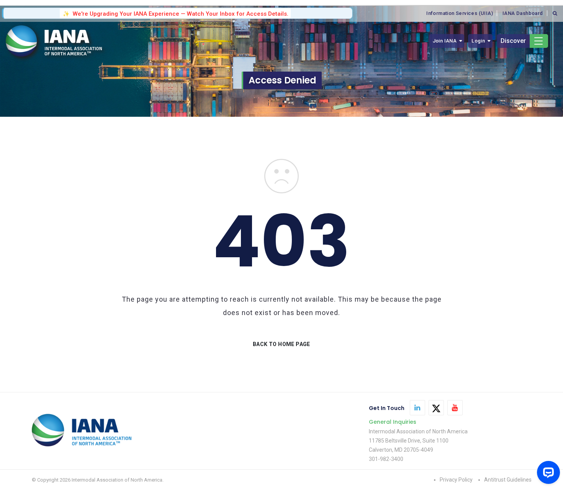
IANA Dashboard (522, 13)
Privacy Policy (456, 480)
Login (478, 41)
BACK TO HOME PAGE (281, 344)
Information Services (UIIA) (459, 13)
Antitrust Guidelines (508, 480)
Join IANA (445, 41)
